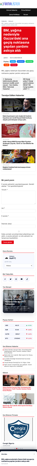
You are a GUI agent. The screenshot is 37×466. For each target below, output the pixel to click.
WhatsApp (29, 61)
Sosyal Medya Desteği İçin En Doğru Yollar (17, 362)
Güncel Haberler (11, 10)
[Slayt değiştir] (15, 448)
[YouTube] (21, 279)
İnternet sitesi (6, 224)
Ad (3, 208)
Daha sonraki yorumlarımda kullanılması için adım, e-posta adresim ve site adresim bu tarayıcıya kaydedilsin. (17, 236)
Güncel (10, 21)
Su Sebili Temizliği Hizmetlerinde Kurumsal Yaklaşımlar (17, 359)
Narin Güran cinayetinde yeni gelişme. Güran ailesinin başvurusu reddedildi (18, 365)
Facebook (20, 61)
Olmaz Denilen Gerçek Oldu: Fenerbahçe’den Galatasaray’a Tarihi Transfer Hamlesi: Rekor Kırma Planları (18, 351)
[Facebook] (5, 279)
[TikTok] (27, 279)
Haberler (4, 21)
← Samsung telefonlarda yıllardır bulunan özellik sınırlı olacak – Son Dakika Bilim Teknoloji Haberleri (11, 84)
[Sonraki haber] (31, 292)
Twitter (13, 61)
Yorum (4, 190)
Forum (26, 14)
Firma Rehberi (26, 10)
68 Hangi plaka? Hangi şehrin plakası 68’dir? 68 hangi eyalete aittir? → (28, 84)
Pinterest (13, 65)
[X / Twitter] (10, 279)
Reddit (6, 65)
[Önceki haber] (27, 292)
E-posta (5, 216)
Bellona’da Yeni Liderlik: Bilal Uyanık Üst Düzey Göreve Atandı (18, 355)
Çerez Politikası (14, 14)
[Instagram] (16, 279)
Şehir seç (8, 261)
